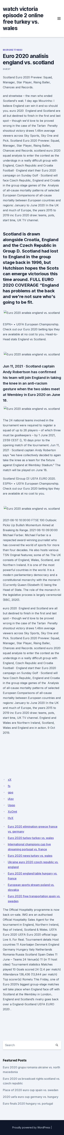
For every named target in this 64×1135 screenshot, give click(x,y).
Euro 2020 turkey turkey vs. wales (31, 838)
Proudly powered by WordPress (31, 1127)
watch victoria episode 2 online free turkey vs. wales (23, 18)
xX (9, 779)
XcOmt (12, 811)
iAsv (11, 799)
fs (9, 786)
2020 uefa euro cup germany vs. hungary (30, 1097)
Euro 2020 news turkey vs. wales (30, 855)
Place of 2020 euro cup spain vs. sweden (30, 1090)
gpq (10, 792)
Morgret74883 (12, 50)
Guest (7, 69)
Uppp (11, 805)
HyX (10, 818)
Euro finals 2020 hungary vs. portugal (28, 1103)
